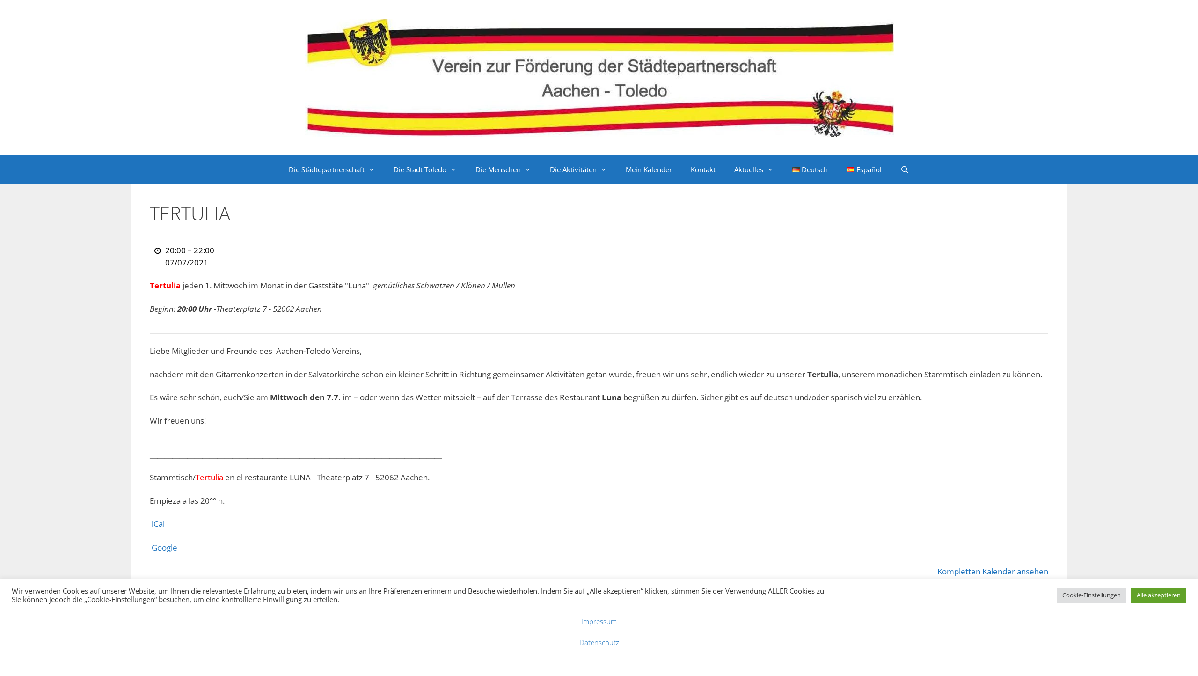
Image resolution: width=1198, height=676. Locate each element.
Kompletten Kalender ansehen (992, 571)
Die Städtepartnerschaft (327, 169)
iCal (158, 523)
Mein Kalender (649, 169)
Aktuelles (748, 169)
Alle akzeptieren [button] (1159, 595)
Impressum (599, 621)
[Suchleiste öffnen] (905, 169)
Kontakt (703, 169)
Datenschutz (599, 642)
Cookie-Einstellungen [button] (1091, 595)
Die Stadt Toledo (420, 169)
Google (164, 547)
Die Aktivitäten (573, 169)
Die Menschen (498, 169)
